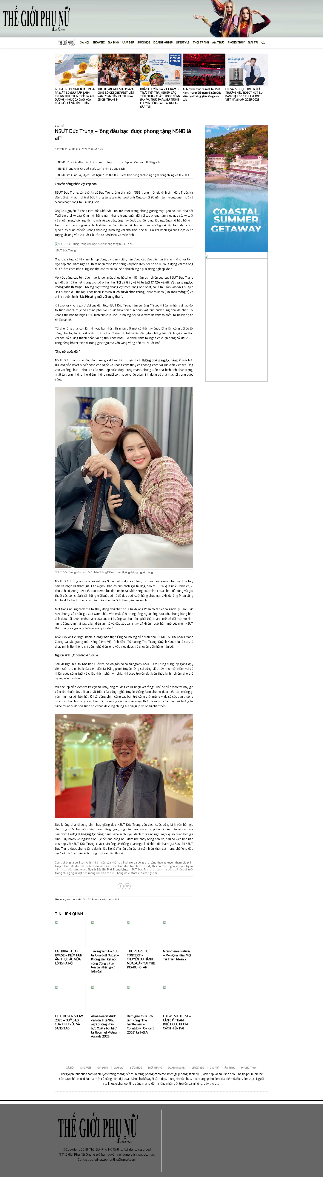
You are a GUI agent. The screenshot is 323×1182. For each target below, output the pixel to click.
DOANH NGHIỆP (163, 42)
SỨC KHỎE (143, 42)
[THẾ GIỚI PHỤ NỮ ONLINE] (36, 18)
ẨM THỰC (218, 42)
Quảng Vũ (97, 149)
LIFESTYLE (183, 42)
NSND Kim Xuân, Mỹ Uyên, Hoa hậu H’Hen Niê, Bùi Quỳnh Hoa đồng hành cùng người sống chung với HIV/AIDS (124, 175)
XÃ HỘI (84, 42)
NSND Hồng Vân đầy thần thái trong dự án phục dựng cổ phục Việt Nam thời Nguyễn (109, 162)
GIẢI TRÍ (253, 42)
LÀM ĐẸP (128, 42)
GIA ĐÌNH (113, 42)
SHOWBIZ (99, 42)
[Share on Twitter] (127, 886)
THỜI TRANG (201, 42)
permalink (113, 899)
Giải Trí (59, 126)
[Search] (263, 42)
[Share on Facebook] (121, 886)
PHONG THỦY (236, 42)
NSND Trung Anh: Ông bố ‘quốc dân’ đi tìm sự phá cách (91, 169)
